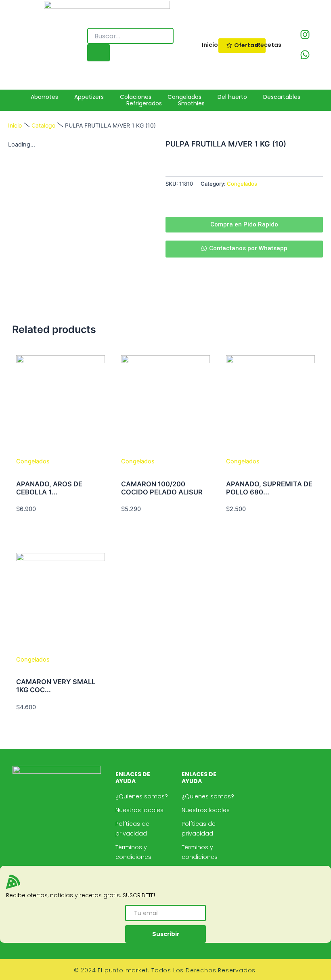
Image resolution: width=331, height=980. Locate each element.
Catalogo (43, 125)
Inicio (15, 125)
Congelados (242, 183)
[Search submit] (98, 52)
